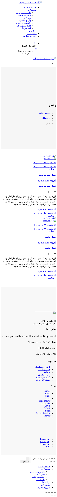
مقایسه (50, 169)
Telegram (45, 444)
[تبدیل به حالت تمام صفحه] (49, 492)
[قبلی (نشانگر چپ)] (55, 495)
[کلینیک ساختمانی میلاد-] (30, 2)
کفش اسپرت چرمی (47, 175)
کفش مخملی (50, 237)
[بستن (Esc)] (55, 492)
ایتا (47, 446)
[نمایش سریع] (55, 169)
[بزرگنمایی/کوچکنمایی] (46, 492)
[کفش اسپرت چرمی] (49, 156)
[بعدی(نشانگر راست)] (52, 495)
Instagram (44, 439)
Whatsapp (44, 441)
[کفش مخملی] (49, 218)
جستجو (26, 461)
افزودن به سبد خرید (47, 180)
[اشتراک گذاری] (52, 492)
